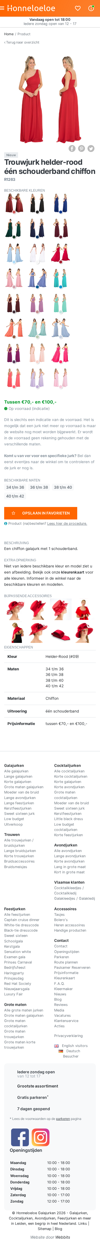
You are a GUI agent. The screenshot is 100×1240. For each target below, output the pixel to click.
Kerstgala (12, 946)
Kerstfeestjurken (17, 808)
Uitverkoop (13, 824)
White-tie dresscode (21, 925)
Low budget (14, 819)
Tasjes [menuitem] (59, 914)
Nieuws (60, 994)
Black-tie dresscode (21, 930)
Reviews (61, 1005)
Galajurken (78, 1213)
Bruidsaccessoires (19, 861)
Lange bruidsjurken (20, 851)
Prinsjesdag (14, 978)
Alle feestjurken (17, 914)
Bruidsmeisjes (15, 867)
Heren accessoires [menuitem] (69, 925)
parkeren (63, 1119)
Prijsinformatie (66, 973)
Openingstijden (66, 952)
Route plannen (66, 962)
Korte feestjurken (68, 835)
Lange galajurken (18, 776)
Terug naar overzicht (22, 42)
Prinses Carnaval (18, 962)
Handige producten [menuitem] (70, 930)
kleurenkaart (72, 572)
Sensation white (17, 952)
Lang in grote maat (70, 867)
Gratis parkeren (33, 1097)
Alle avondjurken (68, 851)
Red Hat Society (17, 984)
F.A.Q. (59, 984)
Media (59, 1010)
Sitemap (44, 1229)
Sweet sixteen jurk (19, 814)
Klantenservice (66, 1021)
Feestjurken (67, 1218)
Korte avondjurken (69, 787)
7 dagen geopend (33, 1108)
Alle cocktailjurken (69, 771)
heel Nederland (63, 1223)
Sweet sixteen (16, 936)
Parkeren (61, 957)
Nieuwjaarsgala (16, 989)
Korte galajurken (17, 782)
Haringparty (14, 973)
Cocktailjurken (20, 1218)
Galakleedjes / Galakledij (74, 898)
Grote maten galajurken (23, 787)
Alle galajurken (16, 771)
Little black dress (68, 819)
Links (82, 1223)
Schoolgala (13, 941)
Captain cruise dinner (21, 920)
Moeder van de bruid (21, 792)
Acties (59, 1026)
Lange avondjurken (20, 798)
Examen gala (14, 957)
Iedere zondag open (36, 1071)
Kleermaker (63, 989)
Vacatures (62, 1015)
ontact (62, 946)
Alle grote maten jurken (23, 1010)
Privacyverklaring (68, 1036)
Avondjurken (45, 1218)
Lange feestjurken (19, 803)
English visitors (73, 1046)
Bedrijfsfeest (15, 967)
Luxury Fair (13, 994)
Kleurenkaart (64, 978)
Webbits (62, 1237)
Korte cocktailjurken (70, 776)
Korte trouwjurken (19, 856)
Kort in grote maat (69, 872)
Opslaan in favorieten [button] (46, 513)
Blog (58, 999)
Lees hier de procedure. (67, 523)
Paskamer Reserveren (72, 967)
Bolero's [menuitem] (61, 920)
